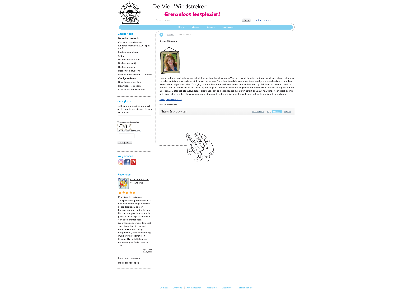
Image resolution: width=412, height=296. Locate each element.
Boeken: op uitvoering (129, 71)
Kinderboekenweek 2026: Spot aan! (134, 47)
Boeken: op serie (127, 67)
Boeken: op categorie (129, 59)
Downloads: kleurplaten (130, 82)
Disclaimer (227, 287)
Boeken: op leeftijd (127, 63)
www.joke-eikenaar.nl (171, 99)
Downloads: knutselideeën (131, 89)
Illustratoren (228, 27)
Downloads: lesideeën (129, 86)
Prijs (269, 111)
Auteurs (170, 35)
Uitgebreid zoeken (262, 20)
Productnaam (258, 111)
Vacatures (211, 287)
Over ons (177, 287)
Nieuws (195, 27)
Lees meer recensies (129, 258)
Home (161, 35)
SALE (121, 56)
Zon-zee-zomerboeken (130, 42)
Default (276, 111)
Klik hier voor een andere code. (129, 130)
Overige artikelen (127, 78)
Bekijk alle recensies (128, 262)
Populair (287, 111)
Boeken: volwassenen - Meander (135, 74)
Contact (164, 287)
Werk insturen (194, 287)
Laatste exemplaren (128, 52)
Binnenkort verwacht (128, 38)
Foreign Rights (245, 287)
